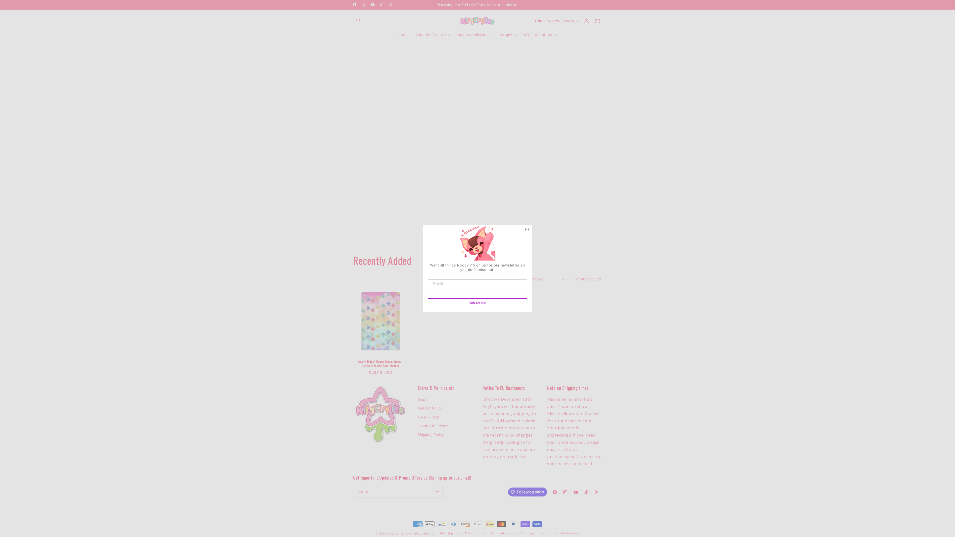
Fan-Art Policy (430, 408)
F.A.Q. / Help (428, 417)
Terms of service (503, 533)
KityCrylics (396, 533)
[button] (358, 20)
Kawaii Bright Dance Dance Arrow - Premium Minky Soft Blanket (380, 363)
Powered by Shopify (419, 533)
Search (424, 399)
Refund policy (449, 533)
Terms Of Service (433, 425)
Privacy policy (475, 533)
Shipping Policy (431, 434)
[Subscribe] (436, 491)
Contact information (564, 533)
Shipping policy (532, 533)
